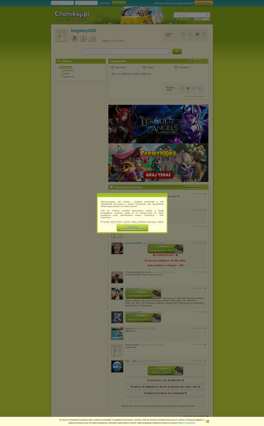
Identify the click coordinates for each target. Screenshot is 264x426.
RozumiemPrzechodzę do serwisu (132, 228)
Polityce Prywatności (186, 423)
